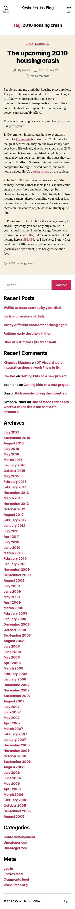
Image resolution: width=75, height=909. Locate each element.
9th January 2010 (50, 70)
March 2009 (13, 608)
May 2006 (12, 783)
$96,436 (28, 239)
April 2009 (12, 602)
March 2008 (13, 668)
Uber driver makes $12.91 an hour (30, 342)
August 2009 (14, 580)
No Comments (40, 76)
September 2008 (17, 635)
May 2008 (12, 657)
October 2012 (14, 509)
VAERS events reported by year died (32, 308)
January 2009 (15, 619)
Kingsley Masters (17, 362)
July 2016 (11, 449)
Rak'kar (9, 376)
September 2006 (17, 762)
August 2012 (13, 515)
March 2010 (13, 553)
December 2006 (17, 745)
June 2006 (12, 778)
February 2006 (15, 800)
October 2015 (14, 471)
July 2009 (12, 586)
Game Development (19, 837)
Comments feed (16, 879)
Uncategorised (15, 842)
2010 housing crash (21, 263)
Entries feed (13, 874)
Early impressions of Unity (24, 316)
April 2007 (12, 723)
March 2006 (13, 794)
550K (29, 235)
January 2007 (15, 740)
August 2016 (14, 443)
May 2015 (11, 476)
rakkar (26, 70)
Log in (8, 868)
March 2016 (13, 460)
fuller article (41, 171)
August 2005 (14, 816)
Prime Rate (23, 139)
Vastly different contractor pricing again (35, 325)
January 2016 (14, 465)
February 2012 (15, 520)
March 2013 (13, 498)
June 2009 (12, 591)
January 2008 (15, 679)
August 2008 (14, 641)
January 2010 (15, 564)
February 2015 (15, 482)
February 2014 (15, 487)
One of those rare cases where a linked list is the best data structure (36, 407)
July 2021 (11, 432)
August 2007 (14, 701)
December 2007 (16, 685)
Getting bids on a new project (43, 376)
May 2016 (11, 454)
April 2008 (12, 663)
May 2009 (12, 597)
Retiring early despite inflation (27, 333)
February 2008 (15, 674)
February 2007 (15, 734)
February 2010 (15, 558)
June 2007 (12, 712)
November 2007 (16, 690)
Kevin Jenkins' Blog (37, 8)
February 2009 (15, 613)
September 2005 (17, 811)
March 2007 (13, 729)
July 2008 (12, 646)
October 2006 (15, 756)
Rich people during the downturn (41, 393)
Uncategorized (37, 43)
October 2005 (15, 805)
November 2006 (17, 751)
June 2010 (12, 547)
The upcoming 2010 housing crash (37, 57)
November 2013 (16, 493)
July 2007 (12, 707)
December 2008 (17, 624)
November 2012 (16, 504)
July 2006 (12, 773)
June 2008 (12, 652)
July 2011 (11, 531)
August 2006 (14, 767)
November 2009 (17, 569)
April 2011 (11, 536)
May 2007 (12, 718)
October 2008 (15, 630)
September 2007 (17, 696)
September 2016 (17, 438)
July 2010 (11, 542)
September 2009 (17, 575)
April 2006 (12, 789)
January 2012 (14, 526)
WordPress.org (16, 885)
